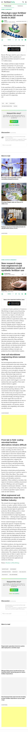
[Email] (25, 40)
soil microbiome (13, 574)
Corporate (8, 9)
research (14, 571)
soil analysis (22, 571)
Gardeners (20, 5)
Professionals (7, 5)
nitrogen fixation (6, 571)
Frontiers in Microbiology (12, 563)
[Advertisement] (14, 245)
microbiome (13, 569)
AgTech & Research (10, 259)
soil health (5, 574)
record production (7, 106)
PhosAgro (12, 103)
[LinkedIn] (22, 40)
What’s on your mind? (6, 145)
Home (2, 9)
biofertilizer (5, 569)
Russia (15, 106)
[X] (19, 40)
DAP (3, 103)
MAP (7, 103)
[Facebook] (16, 40)
